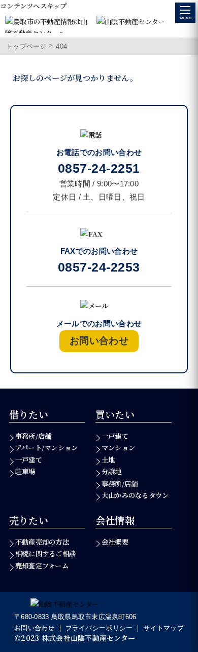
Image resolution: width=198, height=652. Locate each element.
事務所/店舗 (33, 436)
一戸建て (28, 460)
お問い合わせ (34, 628)
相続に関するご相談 (45, 553)
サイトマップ (163, 628)
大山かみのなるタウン (135, 495)
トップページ (26, 46)
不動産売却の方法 (42, 542)
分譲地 (112, 471)
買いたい (115, 414)
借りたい (29, 414)
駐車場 (25, 471)
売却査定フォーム (42, 565)
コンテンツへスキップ (33, 6)
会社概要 (115, 542)
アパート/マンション (46, 447)
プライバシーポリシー (99, 628)
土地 (108, 460)
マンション (118, 447)
